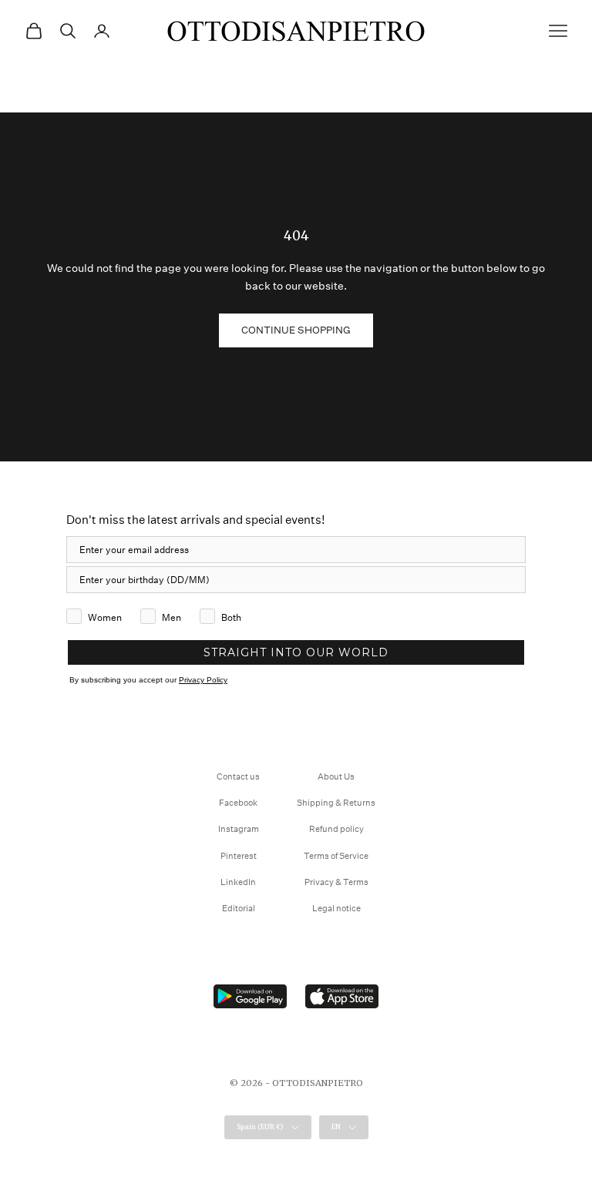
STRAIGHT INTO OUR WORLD (296, 652)
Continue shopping (296, 330)
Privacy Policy (203, 680)
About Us (336, 777)
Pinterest (238, 856)
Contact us (238, 777)
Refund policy (336, 829)
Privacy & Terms (336, 882)
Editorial (238, 908)
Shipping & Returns (336, 803)
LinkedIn (238, 882)
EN (336, 1126)
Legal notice (336, 908)
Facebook (238, 803)
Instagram (238, 829)
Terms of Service (336, 856)
